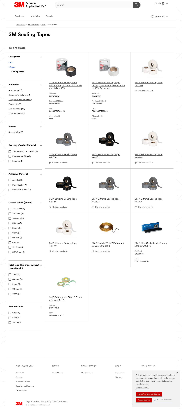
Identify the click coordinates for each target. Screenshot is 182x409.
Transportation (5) (16, 114)
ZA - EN (157, 4)
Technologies (21, 390)
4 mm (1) (16, 243)
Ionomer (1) (17, 161)
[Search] (136, 5)
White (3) (16, 323)
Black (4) (16, 318)
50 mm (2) (17, 223)
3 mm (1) (16, 294)
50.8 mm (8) (18, 218)
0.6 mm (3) (17, 279)
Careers (19, 377)
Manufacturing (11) (17, 109)
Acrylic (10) (17, 180)
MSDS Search (86, 373)
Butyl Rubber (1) (19, 185)
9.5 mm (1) (17, 238)
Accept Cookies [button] (144, 400)
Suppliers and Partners (25, 386)
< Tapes (12, 67)
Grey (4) (16, 313)
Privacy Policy (46, 402)
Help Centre (120, 373)
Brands (49, 16)
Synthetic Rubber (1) (21, 190)
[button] (162, 400)
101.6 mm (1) (17, 247)
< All (10, 63)
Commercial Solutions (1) (19, 95)
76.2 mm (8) (17, 214)
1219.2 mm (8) (18, 209)
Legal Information (32, 402)
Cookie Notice (142, 388)
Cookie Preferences (60, 402)
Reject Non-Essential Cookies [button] (149, 394)
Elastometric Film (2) (21, 156)
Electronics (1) (15, 104)
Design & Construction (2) (20, 100)
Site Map (119, 377)
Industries (35, 16)
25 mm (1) (16, 228)
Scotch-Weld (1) (16, 132)
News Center (57, 373)
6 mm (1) (16, 233)
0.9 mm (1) (17, 289)
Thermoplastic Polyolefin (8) (25, 152)
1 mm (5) (16, 275)
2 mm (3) (16, 284)
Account (160, 16)
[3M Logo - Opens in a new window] (30, 5)
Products (19, 16)
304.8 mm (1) (18, 252)
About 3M (20, 373)
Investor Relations (23, 382)
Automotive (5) (15, 90)
